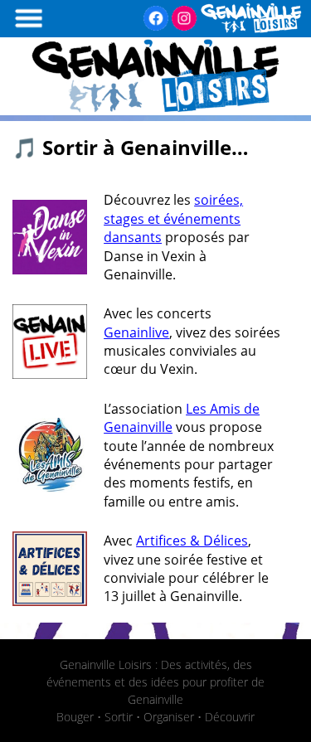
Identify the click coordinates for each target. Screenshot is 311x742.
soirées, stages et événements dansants (173, 218)
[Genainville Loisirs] (155, 110)
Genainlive (136, 332)
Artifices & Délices (192, 540)
